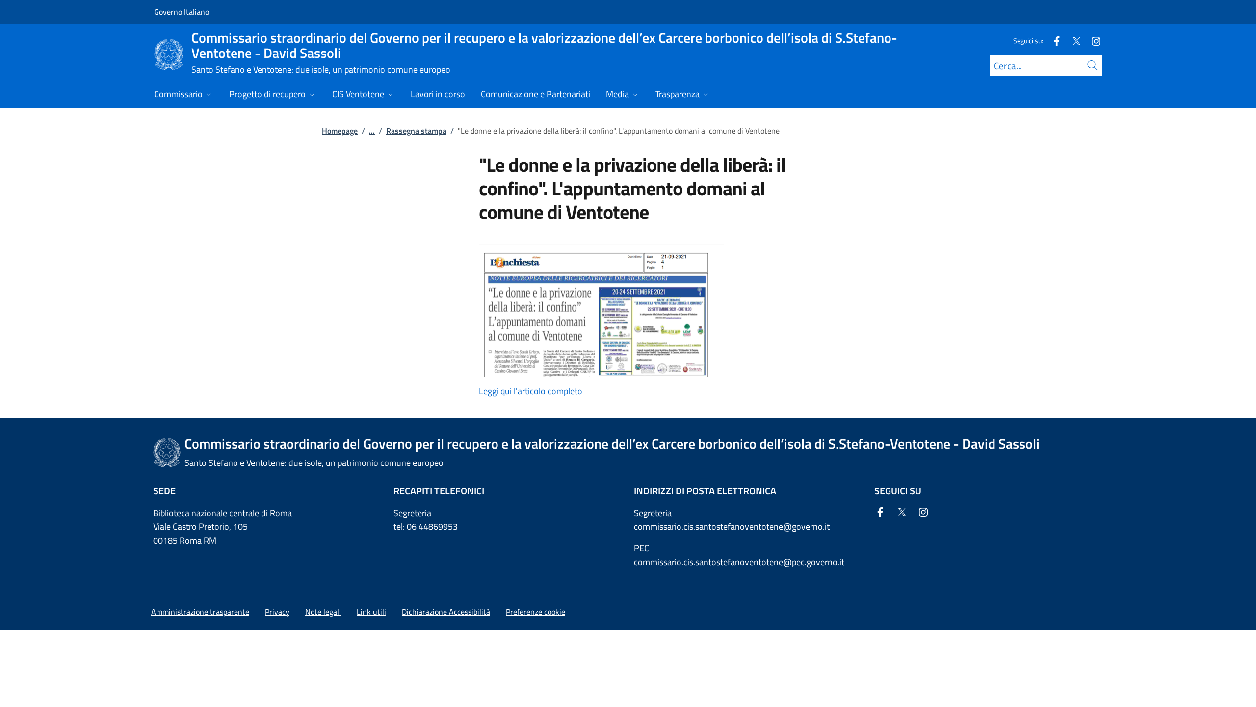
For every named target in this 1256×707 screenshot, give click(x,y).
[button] (535, 612)
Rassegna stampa (416, 130)
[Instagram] (1092, 40)
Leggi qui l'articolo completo (530, 391)
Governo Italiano (181, 12)
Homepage (340, 130)
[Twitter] (1072, 40)
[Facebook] (1053, 40)
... (372, 130)
